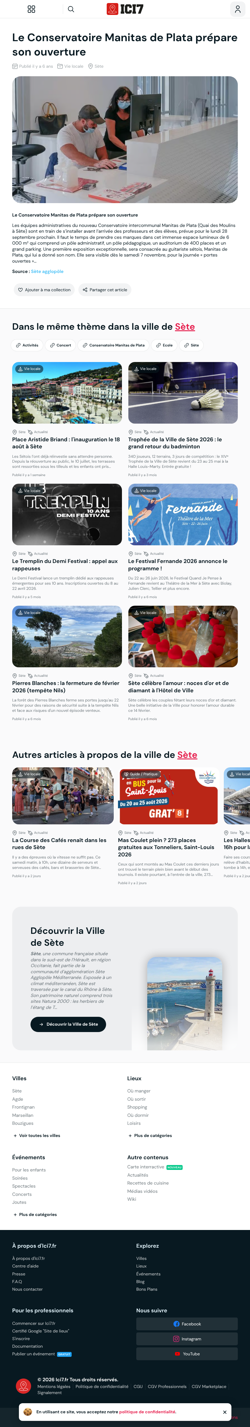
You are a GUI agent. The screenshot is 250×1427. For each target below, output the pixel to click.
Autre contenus (147, 1157)
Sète (185, 326)
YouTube (191, 1354)
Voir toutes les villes (39, 1135)
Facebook (191, 1324)
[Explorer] (31, 9)
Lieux (134, 1078)
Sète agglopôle (47, 271)
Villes (19, 1078)
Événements (28, 1157)
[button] (44, 289)
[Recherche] (82, 9)
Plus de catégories (153, 1135)
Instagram (191, 1339)
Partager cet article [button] (108, 289)
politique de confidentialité (147, 1412)
